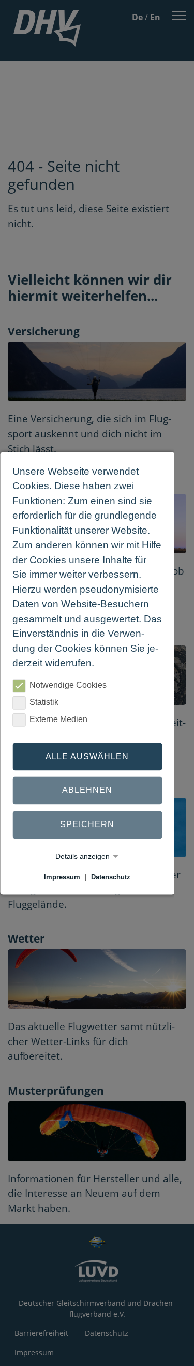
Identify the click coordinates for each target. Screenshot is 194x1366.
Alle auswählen (87, 756)
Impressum (62, 877)
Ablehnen (87, 790)
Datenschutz (110, 877)
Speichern (87, 824)
